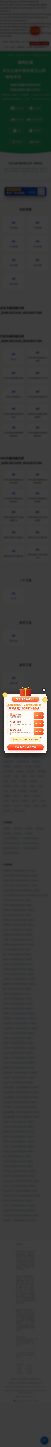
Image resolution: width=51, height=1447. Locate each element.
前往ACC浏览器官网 (25, 747)
